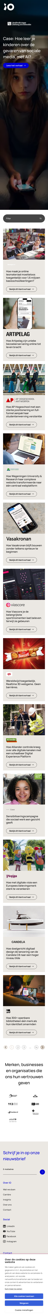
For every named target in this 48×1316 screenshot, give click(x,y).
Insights (7, 1199)
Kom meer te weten (13, 1289)
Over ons (7, 1204)
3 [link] (24, 1047)
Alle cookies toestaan (24, 1296)
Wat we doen (9, 1189)
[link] (24, 262)
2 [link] (18, 1047)
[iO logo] (9, 7)
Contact (7, 1209)
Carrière (7, 1194)
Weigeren (24, 1303)
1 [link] (11, 1047)
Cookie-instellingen (24, 1310)
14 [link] (36, 1047)
